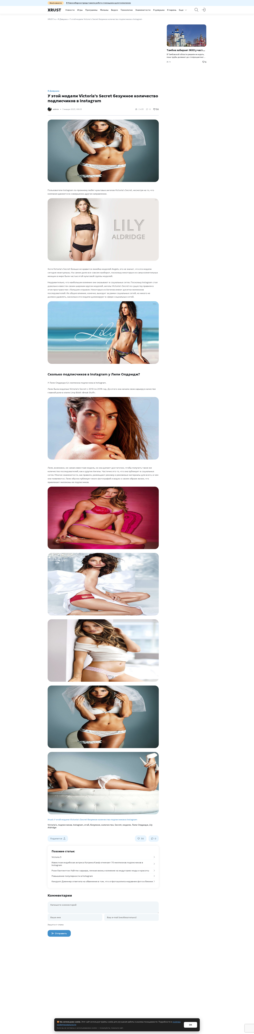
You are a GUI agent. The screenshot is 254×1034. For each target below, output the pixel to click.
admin (56, 109)
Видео (114, 10)
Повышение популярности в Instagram (72, 876)
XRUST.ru (52, 19)
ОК (190, 1025)
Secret (118, 824)
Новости (70, 10)
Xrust (54, 10)
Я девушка (158, 10)
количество (107, 824)
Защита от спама (56, 924)
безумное (95, 824)
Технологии (127, 10)
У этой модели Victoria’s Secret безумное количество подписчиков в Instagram (95, 819)
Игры (80, 10)
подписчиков (65, 824)
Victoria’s (52, 824)
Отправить (60, 933)
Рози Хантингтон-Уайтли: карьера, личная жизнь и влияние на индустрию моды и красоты (100, 870)
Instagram (78, 824)
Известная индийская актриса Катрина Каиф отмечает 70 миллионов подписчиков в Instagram (97, 863)
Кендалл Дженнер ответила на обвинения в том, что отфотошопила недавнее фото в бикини (102, 881)
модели (127, 824)
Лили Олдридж (140, 824)
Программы (91, 10)
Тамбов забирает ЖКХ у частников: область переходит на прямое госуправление (186, 50)
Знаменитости (143, 10)
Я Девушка (63, 19)
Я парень (171, 10)
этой (86, 824)
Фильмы (104, 10)
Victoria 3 (56, 857)
